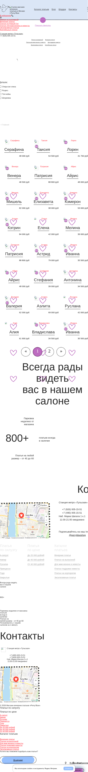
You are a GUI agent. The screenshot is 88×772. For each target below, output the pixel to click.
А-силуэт (4, 555)
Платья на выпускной (37, 39)
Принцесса (5, 569)
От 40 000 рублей (36, 564)
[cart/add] (14, 196)
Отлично (68, 768)
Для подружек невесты (54, 42)
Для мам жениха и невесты (67, 564)
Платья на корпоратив (65, 573)
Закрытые (5, 578)
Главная (5, 125)
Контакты (73, 9)
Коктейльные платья (8, 30)
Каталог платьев (41, 9)
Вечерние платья (50, 39)
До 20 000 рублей (36, 555)
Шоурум (62, 9)
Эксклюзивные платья (9, 28)
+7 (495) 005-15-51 (72, 513)
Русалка (4, 564)
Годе (2, 573)
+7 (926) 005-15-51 (8, 36)
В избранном (5, 16)
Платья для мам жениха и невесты (35, 42)
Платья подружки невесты (67, 569)
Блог (54, 9)
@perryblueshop (77, 535)
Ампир (3, 560)
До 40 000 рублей (36, 560)
